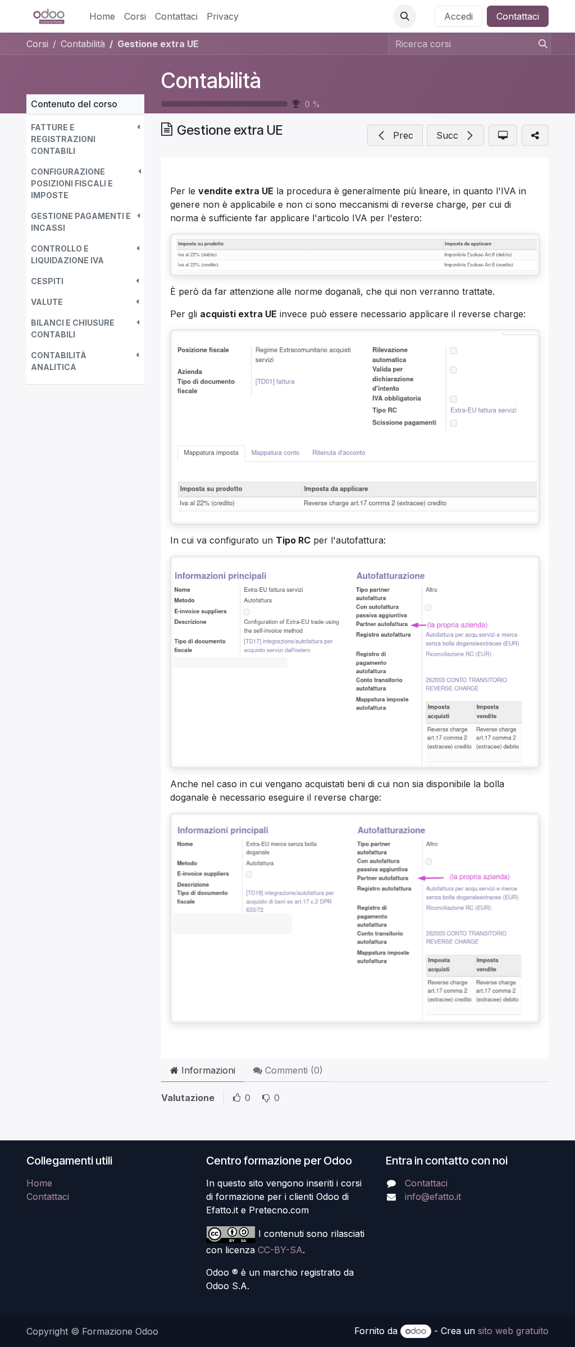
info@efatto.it (433, 1196)
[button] (405, 16)
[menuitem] (102, 16)
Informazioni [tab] (207, 1070)
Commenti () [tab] (292, 1070)
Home (39, 1183)
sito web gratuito (513, 1330)
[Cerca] (539, 43)
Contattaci (517, 16)
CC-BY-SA (280, 1249)
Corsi (37, 43)
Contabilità (211, 80)
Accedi (458, 16)
